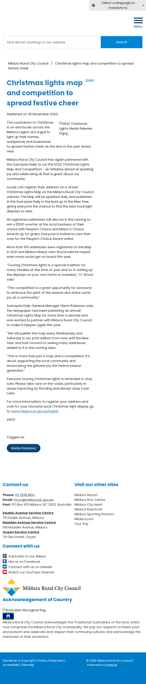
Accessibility (11, 665)
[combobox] (117, 5)
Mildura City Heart (88, 504)
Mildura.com (84, 519)
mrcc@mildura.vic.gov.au (34, 499)
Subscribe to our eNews (27, 556)
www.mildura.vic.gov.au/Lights (35, 411)
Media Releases (23, 448)
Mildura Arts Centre (89, 499)
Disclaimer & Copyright (19, 661)
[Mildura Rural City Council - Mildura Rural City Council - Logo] (30, 21)
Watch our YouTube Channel (31, 572)
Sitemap (28, 665)
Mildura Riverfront (88, 509)
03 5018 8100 (25, 495)
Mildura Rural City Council (28, 63)
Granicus (111, 665)
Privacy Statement (50, 661)
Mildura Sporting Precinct (94, 514)
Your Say (81, 523)
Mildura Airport (86, 495)
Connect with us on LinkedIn (30, 567)
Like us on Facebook (24, 561)
